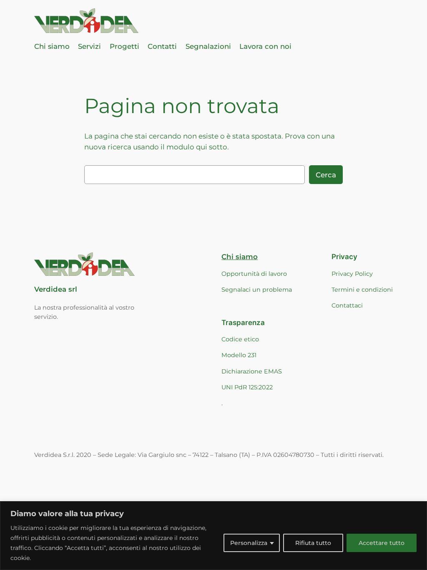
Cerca (326, 175)
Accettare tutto (381, 543)
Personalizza (248, 543)
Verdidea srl (55, 289)
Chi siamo (239, 256)
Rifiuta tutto (313, 543)
